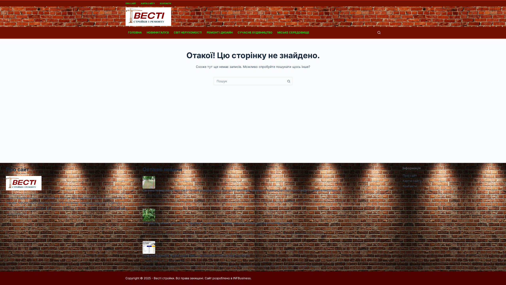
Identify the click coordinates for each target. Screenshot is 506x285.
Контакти (165, 3)
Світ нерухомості (188, 32)
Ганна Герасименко (156, 195)
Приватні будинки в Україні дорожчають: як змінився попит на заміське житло (196, 255)
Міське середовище (293, 32)
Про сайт (131, 3)
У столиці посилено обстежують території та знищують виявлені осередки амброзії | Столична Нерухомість (218, 223)
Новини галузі (158, 32)
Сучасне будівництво (255, 32)
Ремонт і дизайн (220, 32)
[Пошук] (379, 32)
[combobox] (249, 81)
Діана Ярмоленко (155, 260)
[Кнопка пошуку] (288, 81)
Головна (135, 32)
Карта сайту (148, 3)
